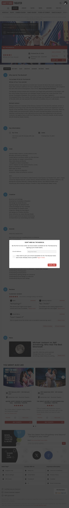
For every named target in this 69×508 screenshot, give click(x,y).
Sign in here (41, 257)
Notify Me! (52, 265)
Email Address (17, 251)
